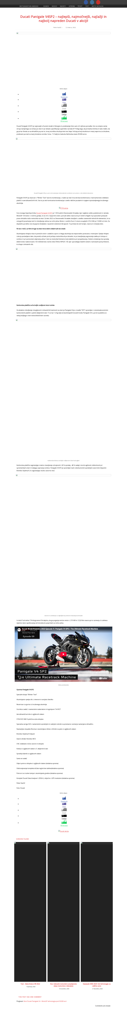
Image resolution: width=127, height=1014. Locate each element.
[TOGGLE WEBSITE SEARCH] (107, 6)
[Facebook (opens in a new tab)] (86, 2)
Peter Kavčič (57, 27)
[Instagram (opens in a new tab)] (92, 2)
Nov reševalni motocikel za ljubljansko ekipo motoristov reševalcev (63, 985)
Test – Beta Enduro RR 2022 (30, 984)
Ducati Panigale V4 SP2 (44, 213)
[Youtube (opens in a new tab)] (98, 2)
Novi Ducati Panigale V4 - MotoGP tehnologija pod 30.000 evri (45, 1001)
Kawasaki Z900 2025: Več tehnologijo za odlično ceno (97, 985)
